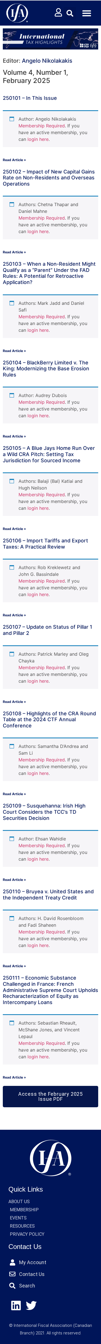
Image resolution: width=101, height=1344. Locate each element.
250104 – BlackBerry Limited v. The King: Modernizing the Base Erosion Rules (46, 369)
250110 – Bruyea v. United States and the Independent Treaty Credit (48, 895)
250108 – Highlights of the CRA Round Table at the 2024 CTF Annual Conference (49, 720)
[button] (70, 13)
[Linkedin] (16, 1306)
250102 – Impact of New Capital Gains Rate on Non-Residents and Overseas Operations (49, 178)
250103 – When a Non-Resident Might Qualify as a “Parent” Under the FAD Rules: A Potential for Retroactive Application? (49, 273)
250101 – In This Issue (30, 98)
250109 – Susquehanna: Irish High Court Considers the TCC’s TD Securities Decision (44, 812)
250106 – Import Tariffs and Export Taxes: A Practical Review (45, 544)
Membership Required (42, 125)
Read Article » (14, 160)
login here (38, 139)
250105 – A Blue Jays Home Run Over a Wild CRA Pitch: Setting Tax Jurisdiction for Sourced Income (49, 454)
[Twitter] (31, 1306)
